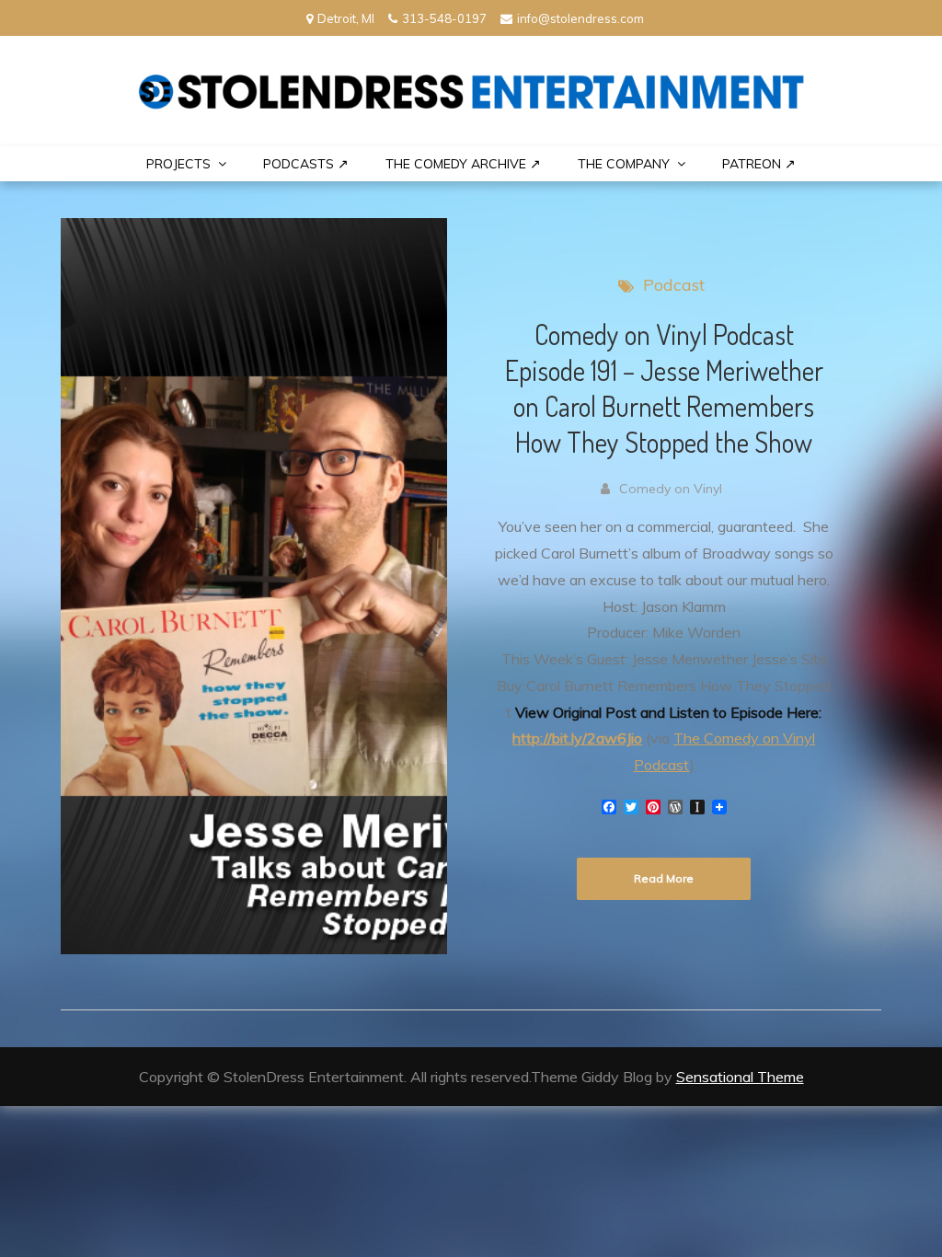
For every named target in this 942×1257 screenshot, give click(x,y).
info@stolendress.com (580, 18)
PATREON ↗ (759, 164)
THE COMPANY (624, 164)
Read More (664, 878)
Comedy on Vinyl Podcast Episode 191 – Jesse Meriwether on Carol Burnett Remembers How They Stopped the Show (664, 388)
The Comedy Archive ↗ (463, 164)
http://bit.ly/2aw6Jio (577, 738)
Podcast (674, 284)
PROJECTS (178, 164)
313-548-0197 (444, 18)
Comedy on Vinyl (670, 488)
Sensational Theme (740, 1076)
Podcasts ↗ (306, 164)
